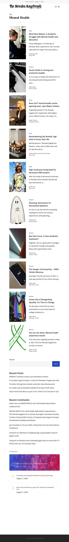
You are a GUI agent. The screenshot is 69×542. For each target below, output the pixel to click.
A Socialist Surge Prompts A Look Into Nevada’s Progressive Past (34, 380)
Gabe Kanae (32, 87)
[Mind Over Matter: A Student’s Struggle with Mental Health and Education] (17, 42)
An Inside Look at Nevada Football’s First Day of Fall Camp (31, 388)
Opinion (31, 67)
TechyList (12, 440)
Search (12, 359)
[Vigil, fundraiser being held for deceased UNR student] (17, 177)
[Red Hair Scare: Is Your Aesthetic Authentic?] (17, 243)
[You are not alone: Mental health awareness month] (17, 340)
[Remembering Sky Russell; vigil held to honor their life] (17, 144)
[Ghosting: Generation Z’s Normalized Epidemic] (17, 210)
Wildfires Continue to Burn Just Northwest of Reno (28, 377)
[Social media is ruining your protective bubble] (17, 77)
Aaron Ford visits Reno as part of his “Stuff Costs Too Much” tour (34, 391)
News (30, 31)
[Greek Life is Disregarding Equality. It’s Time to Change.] (17, 307)
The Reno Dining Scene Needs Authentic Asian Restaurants (32, 384)
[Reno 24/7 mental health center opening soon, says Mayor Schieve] (17, 110)
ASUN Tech (32, 186)
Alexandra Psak (33, 54)
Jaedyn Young (33, 120)
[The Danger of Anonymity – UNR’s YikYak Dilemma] (17, 275)
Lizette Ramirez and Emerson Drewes (39, 153)
